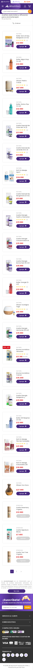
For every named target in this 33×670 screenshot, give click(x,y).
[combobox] (16, 11)
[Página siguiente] (21, 571)
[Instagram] (17, 655)
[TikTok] (21, 655)
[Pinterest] (13, 655)
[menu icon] (2, 6)
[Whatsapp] (4, 659)
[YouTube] (26, 655)
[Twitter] (4, 655)
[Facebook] (8, 655)
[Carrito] (29, 6)
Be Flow (22, 667)
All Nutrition (13, 665)
